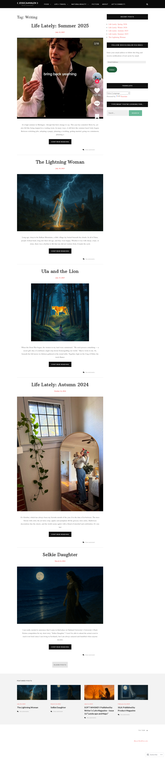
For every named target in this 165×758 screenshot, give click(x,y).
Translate (124, 96)
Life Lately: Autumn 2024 (60, 384)
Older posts (60, 665)
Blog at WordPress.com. (141, 741)
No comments (24, 711)
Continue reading (60, 141)
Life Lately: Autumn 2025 (118, 30)
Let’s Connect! (118, 4)
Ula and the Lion (60, 271)
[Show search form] (147, 4)
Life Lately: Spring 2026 (118, 24)
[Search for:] (118, 113)
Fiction (95, 4)
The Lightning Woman (60, 162)
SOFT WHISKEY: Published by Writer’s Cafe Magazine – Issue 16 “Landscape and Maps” (99, 710)
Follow (112, 69)
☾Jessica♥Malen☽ (27, 3)
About (105, 4)
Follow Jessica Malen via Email (127, 45)
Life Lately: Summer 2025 (60, 26)
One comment (58, 711)
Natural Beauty (78, 4)
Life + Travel (60, 4)
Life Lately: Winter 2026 (118, 27)
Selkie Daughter (60, 554)
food (46, 4)
